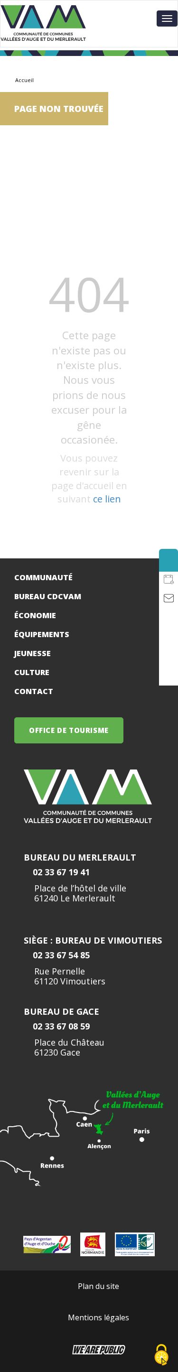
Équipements (41, 634)
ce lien (107, 498)
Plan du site (98, 1286)
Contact (33, 691)
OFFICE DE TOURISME (69, 730)
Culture (31, 672)
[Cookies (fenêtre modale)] (161, 1355)
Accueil (24, 79)
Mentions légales (98, 1317)
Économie (35, 615)
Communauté (43, 577)
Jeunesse (32, 653)
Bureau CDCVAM (47, 596)
